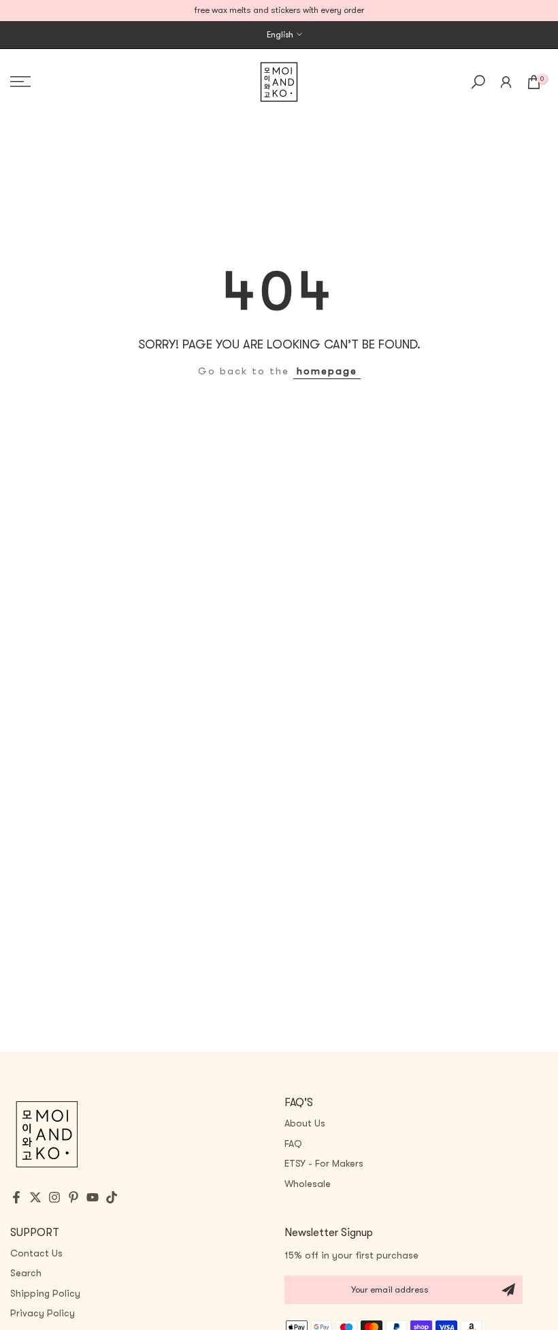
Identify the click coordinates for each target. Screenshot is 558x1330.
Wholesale (307, 1183)
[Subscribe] (508, 1290)
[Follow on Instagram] (54, 1197)
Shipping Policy (45, 1293)
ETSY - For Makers (323, 1163)
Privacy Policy (42, 1313)
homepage (327, 371)
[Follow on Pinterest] (73, 1197)
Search (26, 1272)
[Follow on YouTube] (92, 1197)
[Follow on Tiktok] (111, 1197)
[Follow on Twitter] (35, 1197)
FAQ (293, 1143)
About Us (304, 1123)
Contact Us (36, 1253)
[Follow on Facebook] (16, 1197)
